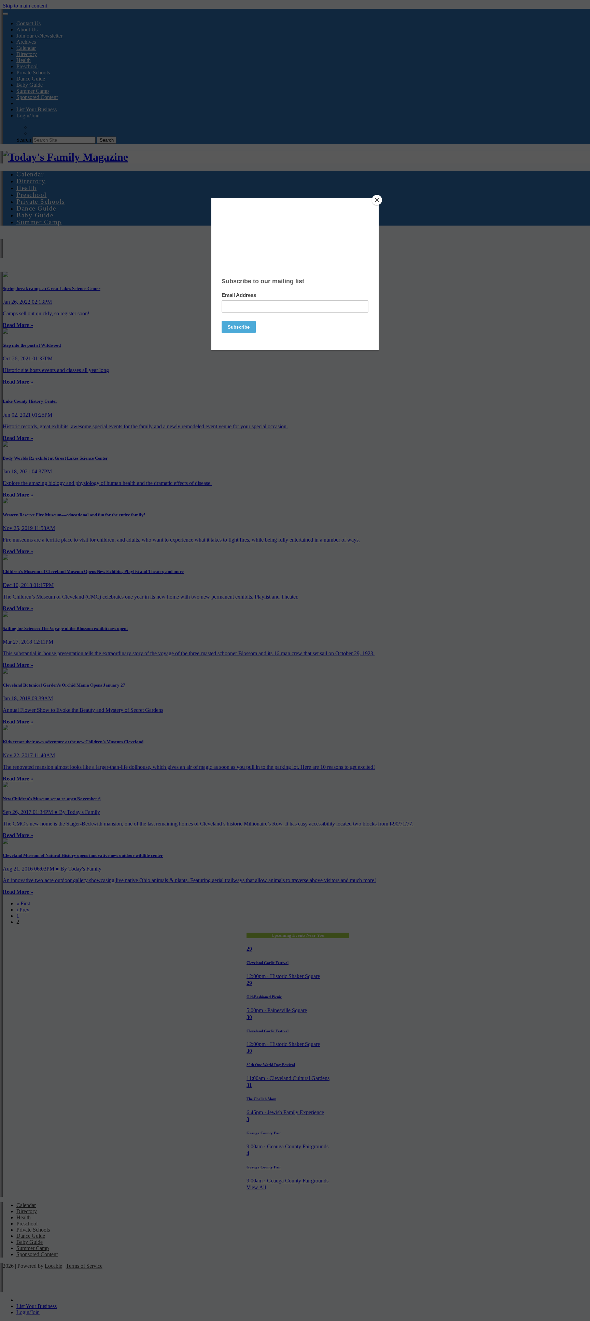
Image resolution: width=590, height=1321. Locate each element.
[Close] (377, 200)
